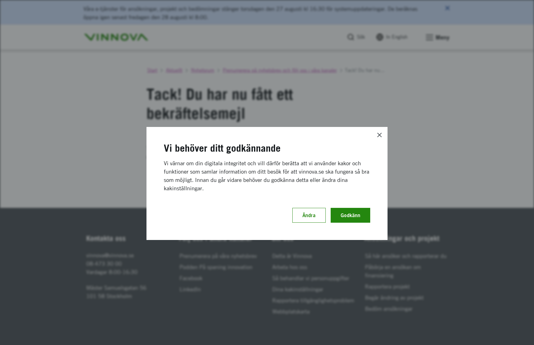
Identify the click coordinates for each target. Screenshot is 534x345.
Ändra (309, 215)
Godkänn (350, 215)
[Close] (379, 135)
